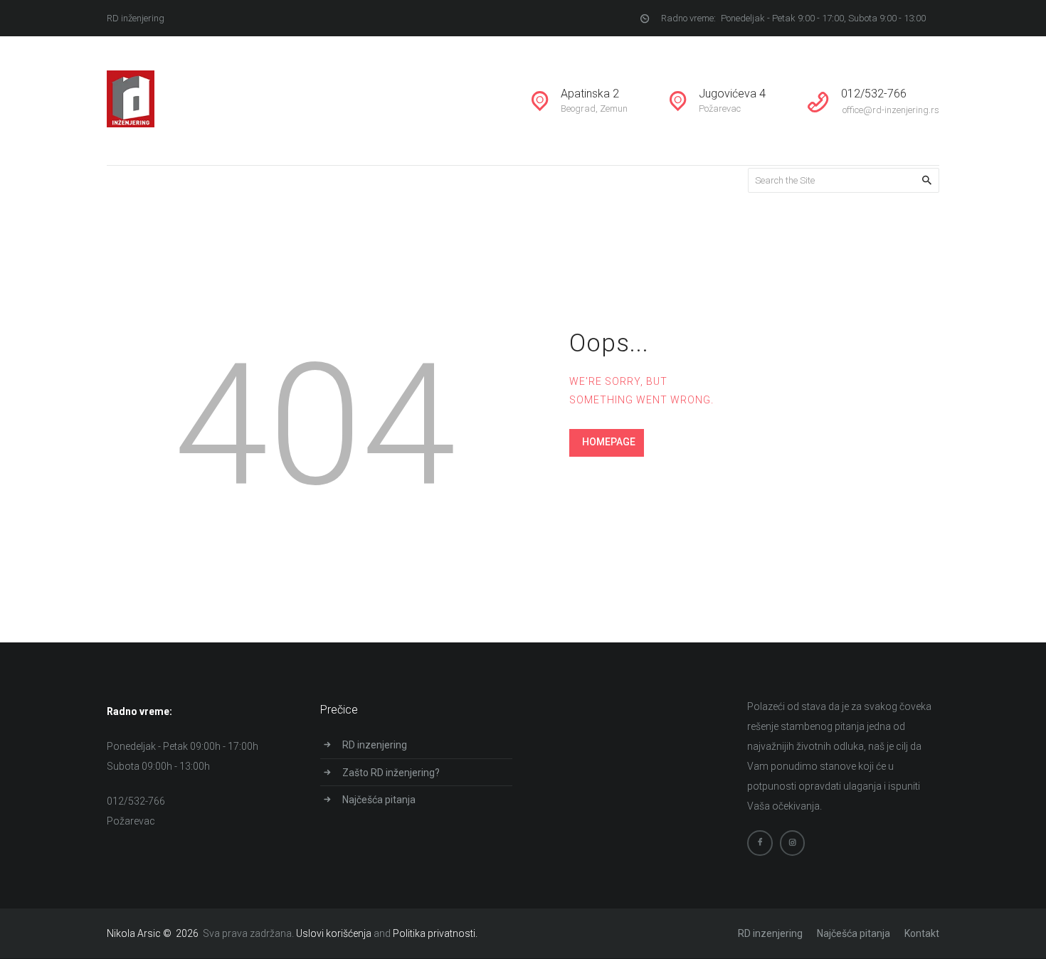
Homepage (608, 441)
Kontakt (921, 933)
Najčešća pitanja (379, 799)
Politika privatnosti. (435, 933)
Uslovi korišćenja (333, 933)
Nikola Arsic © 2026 (154, 933)
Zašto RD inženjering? (391, 772)
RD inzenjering (374, 745)
